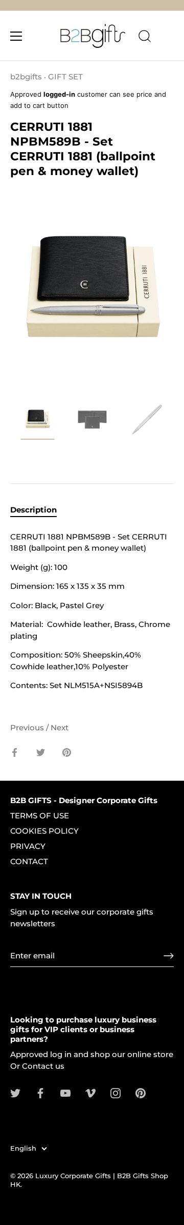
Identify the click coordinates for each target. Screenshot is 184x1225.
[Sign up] (169, 956)
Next (59, 727)
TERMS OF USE (39, 815)
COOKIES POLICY (44, 831)
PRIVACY (27, 846)
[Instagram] (115, 1092)
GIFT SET (65, 76)
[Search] (144, 37)
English (23, 1148)
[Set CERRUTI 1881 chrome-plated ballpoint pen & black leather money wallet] (37, 421)
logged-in (59, 94)
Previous (28, 727)
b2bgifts (26, 76)
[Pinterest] (140, 1092)
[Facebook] (40, 1092)
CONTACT (29, 861)
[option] (37, 422)
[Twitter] (15, 1092)
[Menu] (16, 36)
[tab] (38, 510)
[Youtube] (65, 1092)
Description (33, 510)
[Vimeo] (90, 1092)
